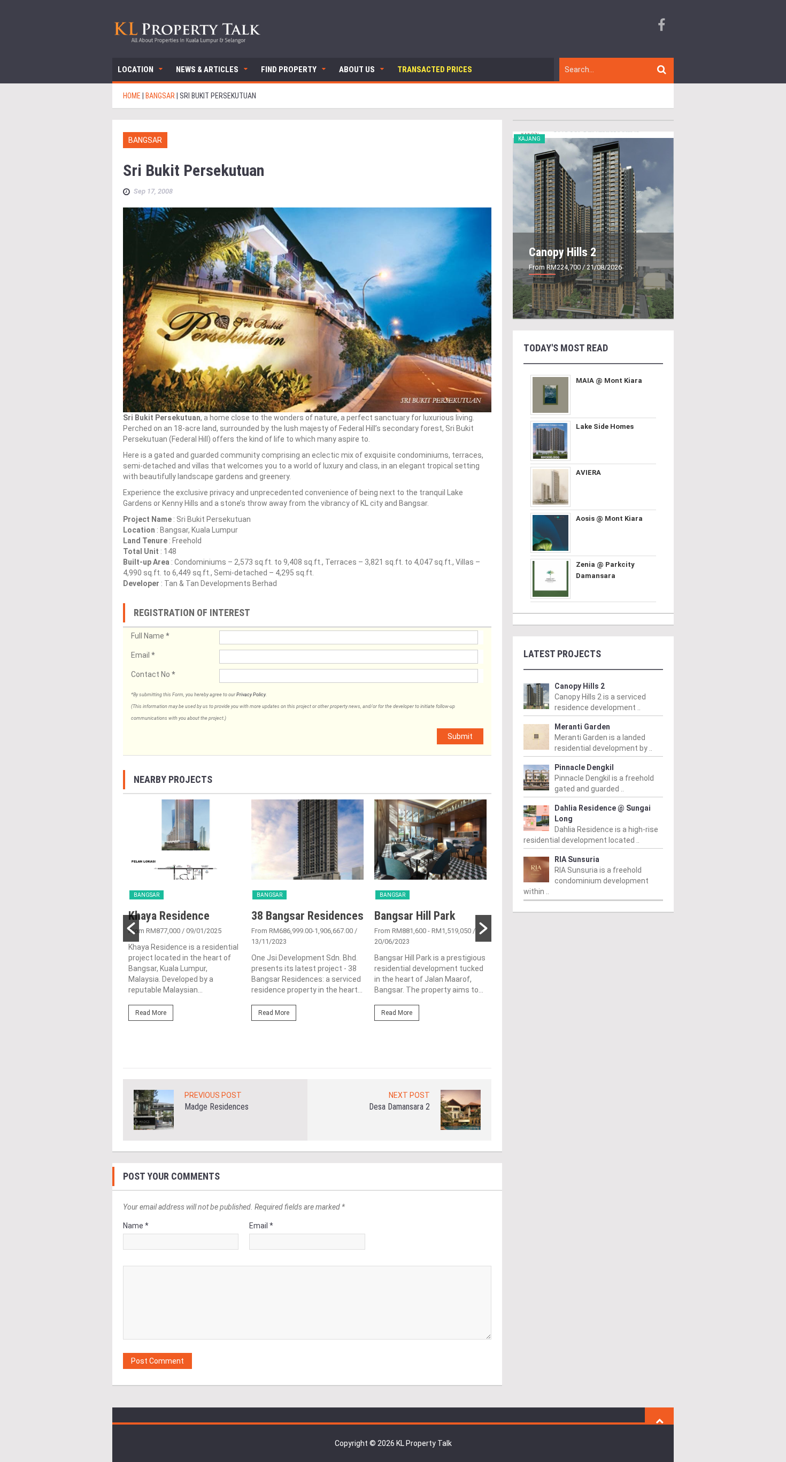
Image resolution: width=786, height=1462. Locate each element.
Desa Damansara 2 (399, 1107)
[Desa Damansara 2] (461, 1109)
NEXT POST (409, 1095)
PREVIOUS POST (213, 1095)
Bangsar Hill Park (414, 915)
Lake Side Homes (605, 426)
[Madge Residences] (154, 1109)
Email (143, 655)
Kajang (529, 139)
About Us (357, 69)
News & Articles (207, 69)
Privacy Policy (251, 694)
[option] (184, 914)
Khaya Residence (169, 915)
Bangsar (145, 140)
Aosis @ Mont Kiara (609, 518)
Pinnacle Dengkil (584, 767)
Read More (150, 1013)
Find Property (289, 69)
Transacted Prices (434, 69)
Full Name (150, 636)
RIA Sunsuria (576, 859)
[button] (131, 928)
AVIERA (588, 472)
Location (135, 69)
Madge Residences (216, 1107)
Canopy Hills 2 (562, 252)
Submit (460, 736)
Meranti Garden (582, 726)
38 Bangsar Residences (307, 915)
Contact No (153, 674)
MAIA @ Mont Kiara (609, 380)
